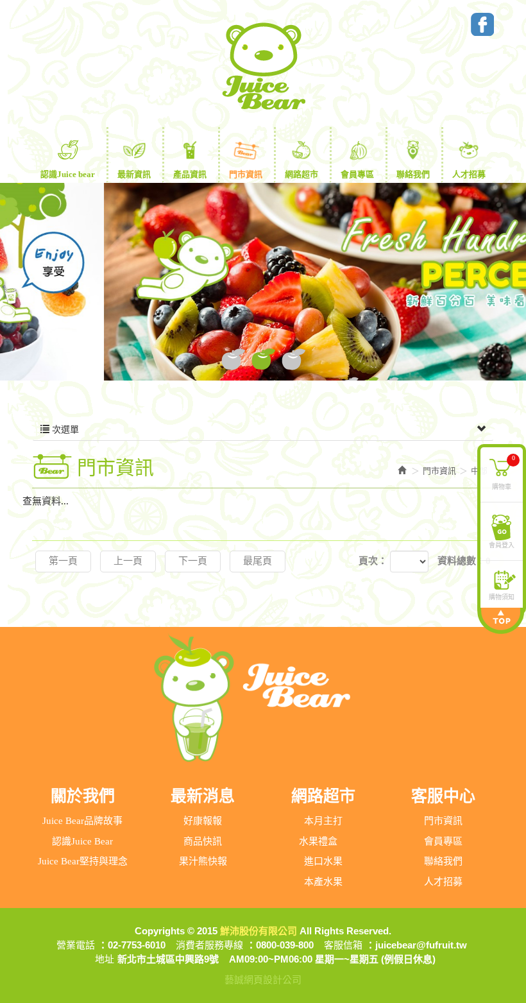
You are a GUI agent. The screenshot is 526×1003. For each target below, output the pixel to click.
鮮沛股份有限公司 (263, 66)
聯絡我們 (443, 861)
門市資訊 (443, 821)
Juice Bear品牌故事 (82, 821)
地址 (104, 959)
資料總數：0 (464, 561)
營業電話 (75, 944)
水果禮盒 (318, 841)
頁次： (373, 561)
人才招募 (443, 882)
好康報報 (202, 821)
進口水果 (323, 861)
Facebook (482, 24)
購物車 (503, 471)
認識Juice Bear (82, 841)
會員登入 (501, 544)
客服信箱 (343, 944)
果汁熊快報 (203, 861)
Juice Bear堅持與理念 (83, 861)
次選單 (64, 429)
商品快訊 (202, 841)
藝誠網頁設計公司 (263, 979)
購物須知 (501, 596)
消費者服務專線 (209, 944)
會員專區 (443, 841)
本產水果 (323, 882)
